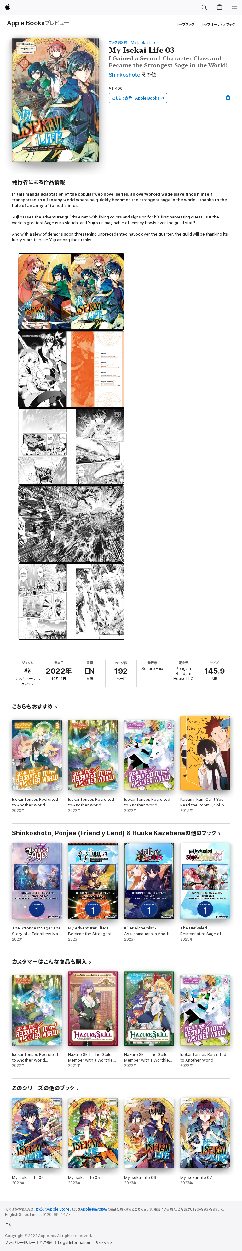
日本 (8, 1225)
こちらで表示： (135, 98)
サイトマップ (103, 1243)
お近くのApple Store (53, 1209)
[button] (204, 7)
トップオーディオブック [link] (218, 24)
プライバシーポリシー (20, 1243)
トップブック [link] (185, 24)
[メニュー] (234, 7)
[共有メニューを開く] (228, 98)
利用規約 (46, 1243)
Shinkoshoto (124, 74)
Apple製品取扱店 (93, 1209)
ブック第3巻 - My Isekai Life (133, 42)
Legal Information (74, 1243)
